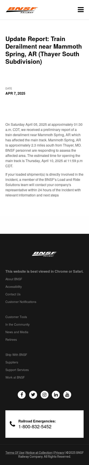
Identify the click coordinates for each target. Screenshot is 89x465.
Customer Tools (16, 317)
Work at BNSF (15, 377)
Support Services (17, 370)
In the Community (17, 324)
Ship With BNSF (16, 355)
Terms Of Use (14, 452)
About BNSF (13, 279)
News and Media (16, 332)
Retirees (11, 340)
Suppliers (11, 362)
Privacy (59, 452)
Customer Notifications (20, 302)
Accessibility (13, 287)
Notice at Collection (39, 452)
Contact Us (13, 294)
